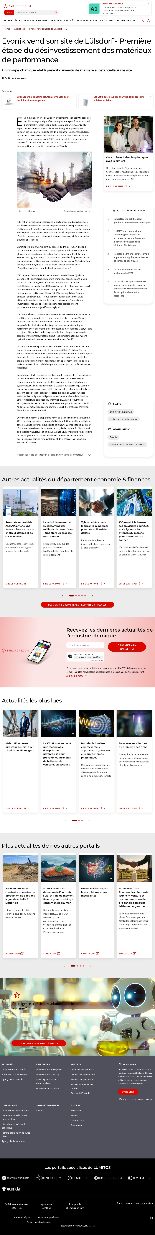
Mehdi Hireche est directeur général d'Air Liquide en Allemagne (132, 220)
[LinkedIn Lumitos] (151, 1217)
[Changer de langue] (148, 21)
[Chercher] (56, 12)
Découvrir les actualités (14, 1069)
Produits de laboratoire (83, 1074)
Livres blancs (77, 1120)
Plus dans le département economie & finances (77, 604)
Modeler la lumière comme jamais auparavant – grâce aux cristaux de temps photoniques (131, 257)
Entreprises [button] (26, 20)
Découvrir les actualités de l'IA (39, 1043)
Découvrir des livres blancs (15, 1110)
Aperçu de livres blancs (13, 1141)
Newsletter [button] (127, 20)
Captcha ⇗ (97, 660)
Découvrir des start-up (47, 1074)
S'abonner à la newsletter (127, 647)
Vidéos (39, 1110)
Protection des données (38, 1222)
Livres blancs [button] (83, 20)
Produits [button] (42, 20)
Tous (8, 12)
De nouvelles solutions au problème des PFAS (127, 271)
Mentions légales (23, 1217)
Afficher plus (75, 675)
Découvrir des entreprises (49, 1069)
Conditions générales (48, 1217)
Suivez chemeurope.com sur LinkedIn (137, 1099)
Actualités (76, 1110)
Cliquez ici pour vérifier (89, 657)
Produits (75, 1115)
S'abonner (128, 1091)
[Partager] (143, 21)
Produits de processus (82, 1079)
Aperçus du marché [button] (61, 20)
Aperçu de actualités (12, 1079)
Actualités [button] (11, 20)
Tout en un (76, 1125)
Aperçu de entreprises (47, 1088)
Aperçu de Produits (80, 1092)
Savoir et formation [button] (106, 20)
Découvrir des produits (82, 1069)
